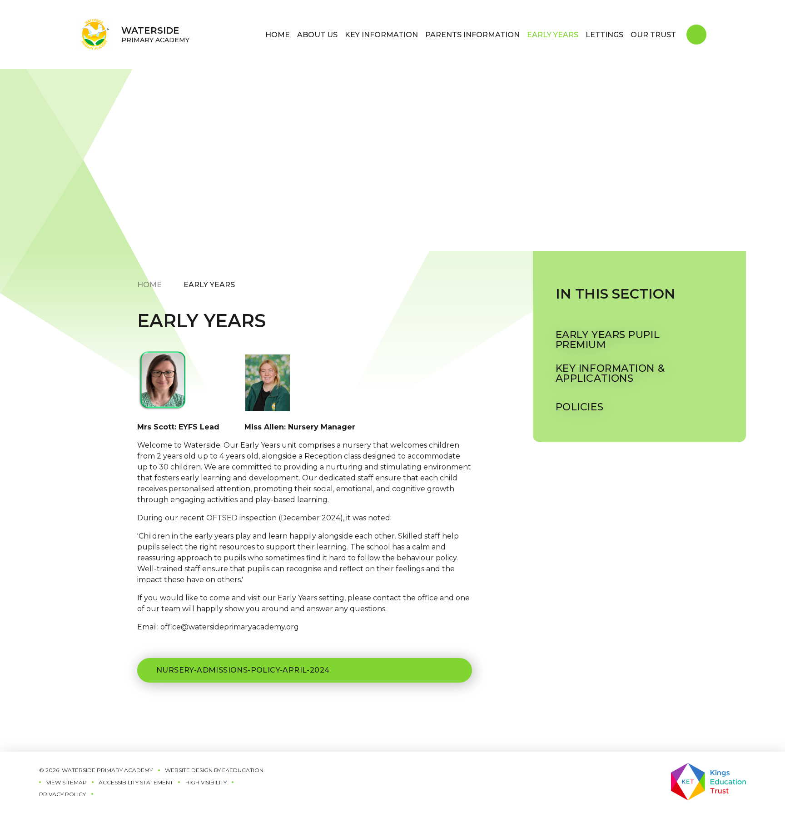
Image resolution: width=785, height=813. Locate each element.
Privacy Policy (62, 794)
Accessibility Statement (136, 782)
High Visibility (206, 782)
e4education (242, 770)
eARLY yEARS (209, 284)
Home (149, 284)
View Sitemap (66, 782)
